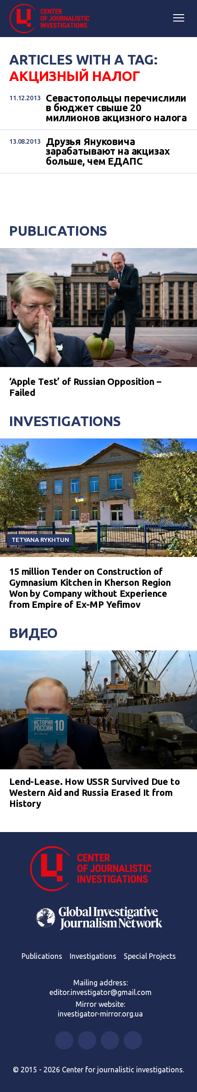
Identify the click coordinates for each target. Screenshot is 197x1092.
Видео (33, 633)
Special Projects (150, 956)
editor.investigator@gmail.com (100, 992)
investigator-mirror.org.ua (100, 1014)
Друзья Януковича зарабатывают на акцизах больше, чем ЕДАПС (108, 151)
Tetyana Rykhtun (40, 539)
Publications (58, 230)
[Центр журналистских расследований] (52, 19)
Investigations (65, 421)
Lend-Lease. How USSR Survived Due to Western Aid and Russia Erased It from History (94, 792)
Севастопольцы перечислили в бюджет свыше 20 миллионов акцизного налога (116, 108)
